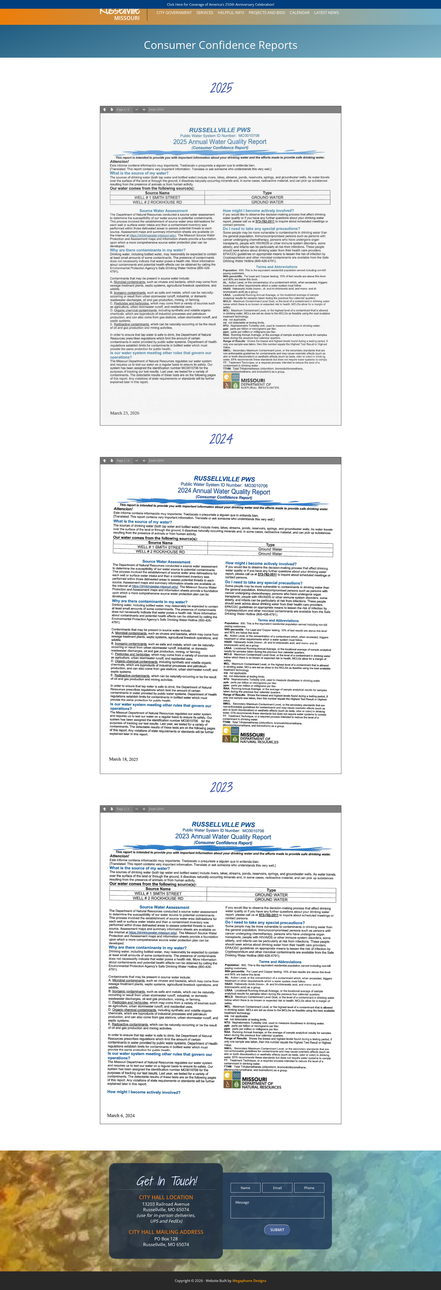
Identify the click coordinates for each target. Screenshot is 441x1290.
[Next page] (111, 109)
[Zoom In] (144, 109)
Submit (277, 1229)
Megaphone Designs (249, 1280)
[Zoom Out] (136, 109)
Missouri (120, 15)
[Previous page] (104, 109)
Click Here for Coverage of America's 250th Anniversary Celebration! (220, 4)
